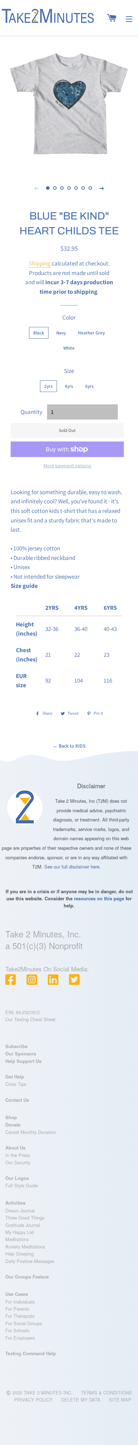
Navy (61, 333)
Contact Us (17, 1100)
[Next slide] (101, 188)
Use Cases (16, 1294)
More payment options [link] (67, 465)
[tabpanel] (69, 102)
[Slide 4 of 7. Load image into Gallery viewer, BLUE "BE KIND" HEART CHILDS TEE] (69, 188)
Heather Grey (91, 333)
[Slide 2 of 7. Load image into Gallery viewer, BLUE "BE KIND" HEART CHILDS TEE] (54, 188)
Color (69, 317)
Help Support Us (23, 1061)
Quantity (31, 412)
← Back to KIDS (69, 746)
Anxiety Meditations (25, 1246)
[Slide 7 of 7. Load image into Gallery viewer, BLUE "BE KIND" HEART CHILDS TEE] (90, 188)
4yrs (69, 386)
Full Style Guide (21, 1185)
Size (69, 371)
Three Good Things (24, 1217)
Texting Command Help (30, 1353)
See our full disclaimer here (71, 866)
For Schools (17, 1330)
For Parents (17, 1308)
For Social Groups (23, 1323)
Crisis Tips (15, 1084)
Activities (15, 1203)
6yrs (89, 386)
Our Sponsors (20, 1054)
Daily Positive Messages (29, 1261)
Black (38, 333)
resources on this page (99, 898)
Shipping (40, 263)
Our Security (17, 1162)
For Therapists (19, 1315)
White (69, 348)
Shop (11, 1117)
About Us (15, 1148)
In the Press (17, 1155)
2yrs (48, 386)
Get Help (14, 1076)
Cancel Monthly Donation (30, 1132)
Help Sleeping (19, 1253)
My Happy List (19, 1232)
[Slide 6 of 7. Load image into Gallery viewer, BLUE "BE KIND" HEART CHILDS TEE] (83, 188)
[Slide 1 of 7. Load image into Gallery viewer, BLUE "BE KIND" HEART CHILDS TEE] (47, 188)
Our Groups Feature (27, 1277)
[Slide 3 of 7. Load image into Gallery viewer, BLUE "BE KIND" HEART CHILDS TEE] (61, 188)
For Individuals (20, 1301)
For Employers (20, 1337)
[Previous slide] (36, 188)
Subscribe (16, 1046)
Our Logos (17, 1178)
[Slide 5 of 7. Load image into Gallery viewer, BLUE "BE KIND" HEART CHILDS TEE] (76, 188)
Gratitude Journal (22, 1225)
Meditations (17, 1239)
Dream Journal (20, 1210)
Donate (13, 1125)
